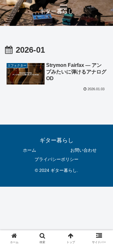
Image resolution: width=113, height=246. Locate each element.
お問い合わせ (83, 150)
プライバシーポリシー (56, 159)
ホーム (29, 150)
